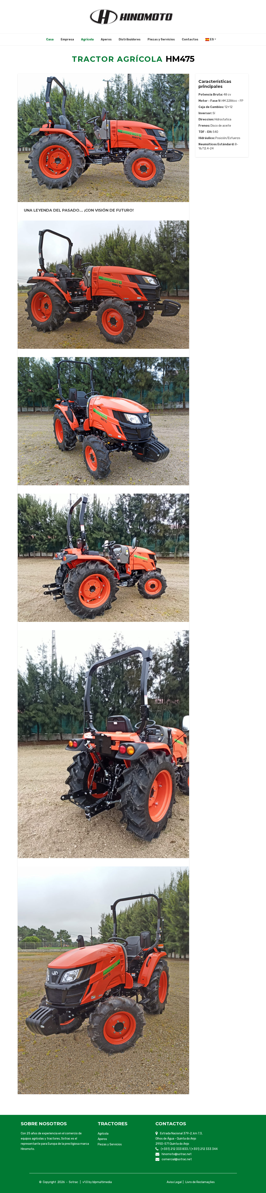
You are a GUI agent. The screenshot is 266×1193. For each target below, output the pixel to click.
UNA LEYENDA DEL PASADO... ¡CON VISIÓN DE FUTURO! (79, 210)
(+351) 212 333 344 (204, 1149)
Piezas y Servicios (161, 39)
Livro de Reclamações (200, 1182)
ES (211, 39)
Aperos (106, 39)
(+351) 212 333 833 (174, 1149)
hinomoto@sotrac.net (177, 1154)
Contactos (190, 39)
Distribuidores (129, 39)
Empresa (67, 39)
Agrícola (103, 1133)
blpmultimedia (102, 1182)
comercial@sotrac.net (177, 1159)
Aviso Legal (174, 1182)
